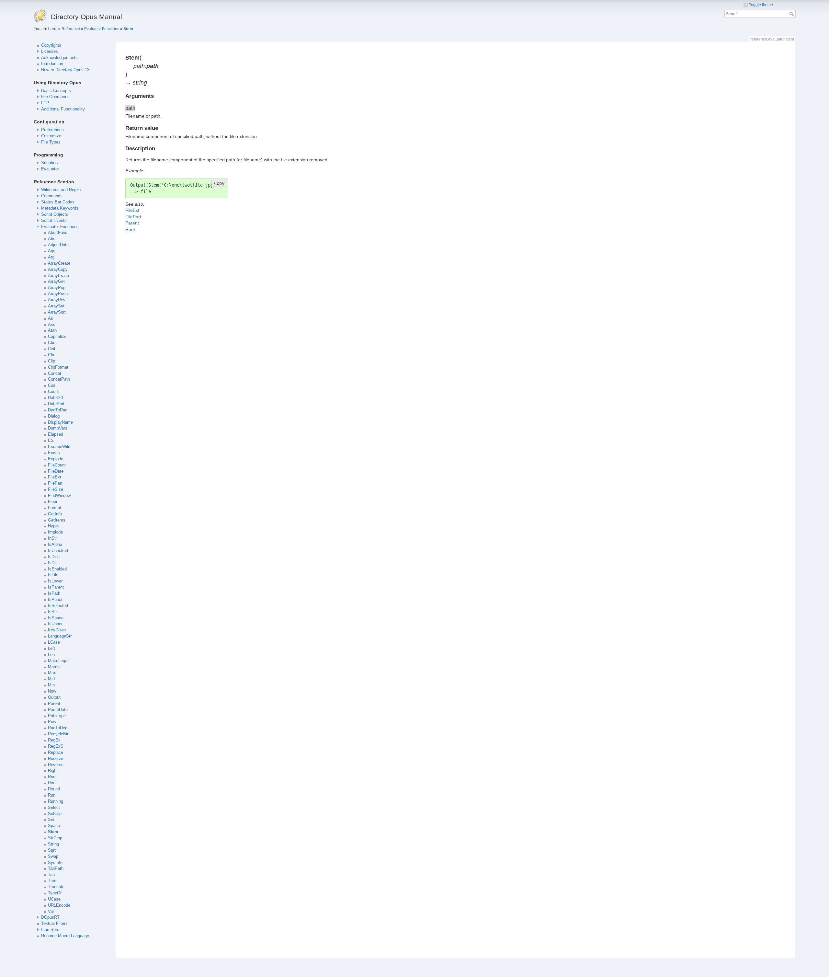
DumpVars (57, 428)
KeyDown (57, 630)
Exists (54, 453)
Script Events (54, 220)
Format (54, 508)
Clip (51, 361)
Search (792, 14)
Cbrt (52, 342)
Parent (54, 703)
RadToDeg (57, 728)
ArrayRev (56, 300)
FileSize (55, 489)
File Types (51, 142)
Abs (51, 238)
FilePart (55, 483)
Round (54, 789)
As (50, 318)
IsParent (56, 587)
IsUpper (55, 624)
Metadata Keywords (59, 208)
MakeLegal (58, 661)
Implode (55, 532)
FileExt (54, 477)
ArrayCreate (59, 263)
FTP (45, 103)
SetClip (55, 813)
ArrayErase (58, 275)
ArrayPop (56, 287)
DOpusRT (50, 917)
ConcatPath (59, 379)
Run (51, 795)
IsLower (55, 581)
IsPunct (55, 599)
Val (51, 911)
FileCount (57, 465)
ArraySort (57, 312)
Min (51, 685)
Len (51, 654)
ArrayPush (58, 294)
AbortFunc (57, 232)
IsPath (54, 593)
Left (51, 648)
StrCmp (55, 838)
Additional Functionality (63, 109)
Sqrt (52, 850)
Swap (53, 856)
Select (54, 807)
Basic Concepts (56, 90)
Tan (51, 874)
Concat (54, 373)
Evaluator (50, 169)
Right (53, 770)
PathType (57, 716)
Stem (128, 29)
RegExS (55, 746)
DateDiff (55, 398)
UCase (54, 899)
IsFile (53, 575)
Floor (52, 502)
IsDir (52, 563)
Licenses (49, 51)
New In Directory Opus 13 (65, 70)
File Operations (55, 97)
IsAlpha (55, 544)
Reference (71, 29)
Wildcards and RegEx (61, 190)
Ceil (51, 349)
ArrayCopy (58, 269)
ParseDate (58, 709)
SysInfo (55, 862)
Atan (52, 330)
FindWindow (59, 495)
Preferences (52, 130)
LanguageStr (60, 636)
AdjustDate (58, 245)
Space (54, 825)
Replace (55, 752)
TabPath (55, 868)
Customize (51, 136)
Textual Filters (54, 923)
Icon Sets (50, 929)
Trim (52, 881)
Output (54, 697)
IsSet (53, 612)
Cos (51, 385)
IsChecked (58, 550)
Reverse (55, 765)
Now (52, 691)
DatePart (56, 404)
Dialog (54, 416)
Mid (51, 679)
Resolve (55, 758)
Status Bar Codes (57, 202)
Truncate (56, 887)
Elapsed (55, 434)
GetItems (56, 520)
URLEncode (59, 905)
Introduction (52, 64)
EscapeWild (59, 446)
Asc (51, 324)
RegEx (54, 740)
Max (52, 673)
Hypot (53, 526)
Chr (51, 355)
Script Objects (54, 214)
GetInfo (55, 514)
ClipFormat (58, 367)
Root (52, 783)
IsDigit (54, 557)
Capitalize (57, 336)
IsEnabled (57, 569)
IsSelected (58, 605)
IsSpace (55, 618)
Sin (51, 819)
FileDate (55, 471)
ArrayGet (56, 281)
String (53, 844)
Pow (52, 721)
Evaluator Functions (101, 29)
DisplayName (60, 422)
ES (51, 440)
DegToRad (57, 410)
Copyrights (51, 45)
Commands (51, 196)
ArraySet (56, 306)
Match (54, 667)
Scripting (49, 163)
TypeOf (55, 893)
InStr (52, 538)
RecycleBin (58, 734)
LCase (54, 642)
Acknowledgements (59, 57)
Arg (51, 257)
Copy (219, 183)
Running (55, 801)
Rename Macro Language (65, 936)
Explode (55, 459)
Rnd (51, 777)
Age (51, 251)
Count (53, 391)
